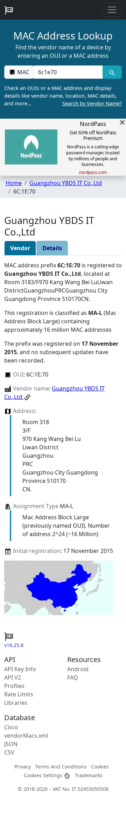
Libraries (15, 703)
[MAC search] (112, 72)
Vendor (20, 248)
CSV (9, 752)
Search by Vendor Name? (92, 103)
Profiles (14, 686)
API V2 (12, 677)
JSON (11, 744)
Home (14, 183)
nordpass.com (93, 172)
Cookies (100, 766)
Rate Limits (18, 694)
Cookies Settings (44, 775)
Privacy (22, 766)
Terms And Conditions (61, 766)
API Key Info (20, 669)
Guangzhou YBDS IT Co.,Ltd (65, 183)
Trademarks (89, 775)
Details (52, 248)
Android (78, 669)
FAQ (72, 677)
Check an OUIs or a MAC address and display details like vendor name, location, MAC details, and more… (63, 95)
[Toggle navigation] (112, 10)
